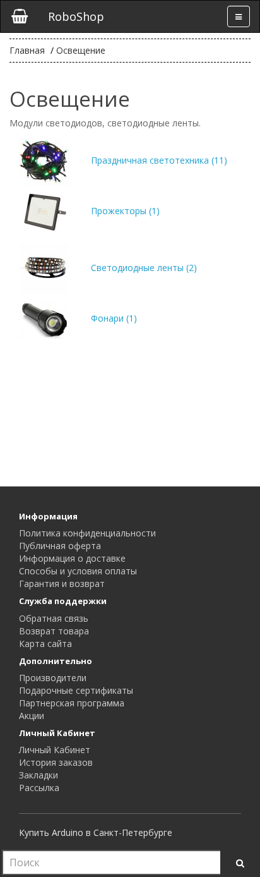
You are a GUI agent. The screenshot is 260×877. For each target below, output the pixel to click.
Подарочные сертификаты (76, 690)
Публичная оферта (60, 546)
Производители (52, 678)
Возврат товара (54, 631)
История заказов (56, 762)
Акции (31, 716)
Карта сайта (45, 644)
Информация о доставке (72, 558)
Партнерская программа (71, 703)
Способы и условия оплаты (78, 571)
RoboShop (76, 16)
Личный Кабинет (54, 750)
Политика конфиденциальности (87, 533)
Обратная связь (53, 618)
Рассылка (39, 788)
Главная (27, 50)
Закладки (38, 775)
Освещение (80, 50)
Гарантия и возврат (62, 584)
